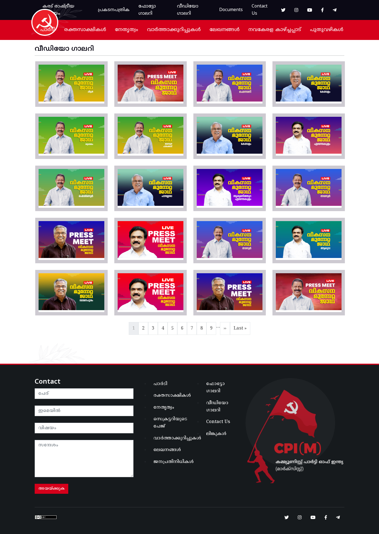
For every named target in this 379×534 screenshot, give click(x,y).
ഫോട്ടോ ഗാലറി (147, 10)
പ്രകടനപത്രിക (114, 10)
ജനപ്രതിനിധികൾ (169, 462)
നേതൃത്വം (126, 30)
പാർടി (47, 30)
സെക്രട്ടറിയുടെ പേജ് (169, 422)
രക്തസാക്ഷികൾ (85, 30)
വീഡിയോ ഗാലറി (187, 10)
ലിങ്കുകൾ (216, 434)
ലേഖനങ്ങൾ (224, 30)
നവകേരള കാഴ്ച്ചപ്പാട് (274, 30)
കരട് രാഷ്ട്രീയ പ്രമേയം (58, 10)
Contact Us (259, 10)
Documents (231, 10)
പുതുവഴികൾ (326, 30)
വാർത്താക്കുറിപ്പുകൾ (174, 30)
